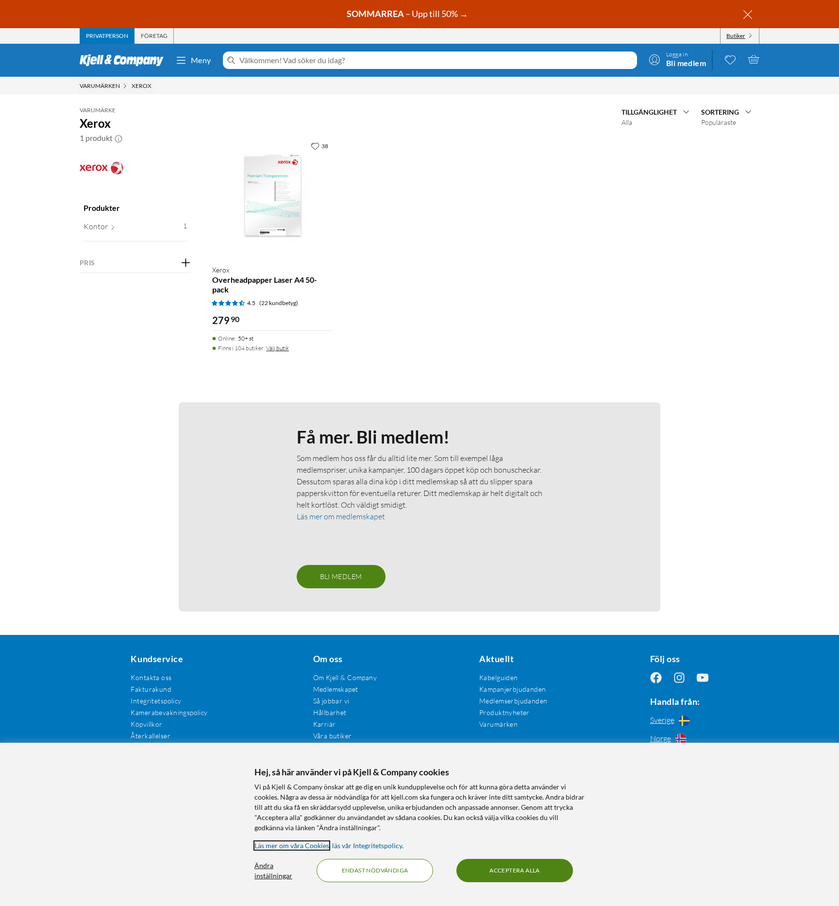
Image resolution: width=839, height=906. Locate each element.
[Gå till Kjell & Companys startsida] (124, 60)
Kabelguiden (498, 677)
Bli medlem (341, 576)
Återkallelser (150, 736)
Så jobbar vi (331, 701)
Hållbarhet (330, 712)
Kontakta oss (151, 677)
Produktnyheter (504, 712)
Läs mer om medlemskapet (341, 516)
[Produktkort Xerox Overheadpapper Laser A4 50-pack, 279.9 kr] (272, 197)
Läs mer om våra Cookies (291, 845)
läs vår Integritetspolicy (367, 845)
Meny (201, 60)
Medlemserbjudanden (513, 701)
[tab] (107, 36)
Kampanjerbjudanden (512, 689)
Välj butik (277, 348)
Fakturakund (151, 689)
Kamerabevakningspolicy (169, 712)
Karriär (324, 724)
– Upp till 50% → (408, 13)
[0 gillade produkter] (730, 59)
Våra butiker (332, 736)
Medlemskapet (335, 689)
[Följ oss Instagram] (679, 677)
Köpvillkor (146, 724)
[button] (118, 138)
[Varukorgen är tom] (753, 59)
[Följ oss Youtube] (702, 677)
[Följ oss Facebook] (656, 677)
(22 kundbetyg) (278, 303)
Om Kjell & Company (345, 677)
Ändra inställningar (273, 870)
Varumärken (498, 724)
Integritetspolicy (156, 701)
